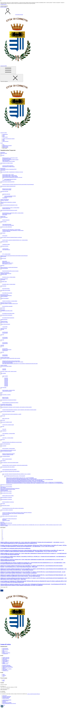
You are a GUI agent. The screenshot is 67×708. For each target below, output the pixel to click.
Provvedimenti (2, 307)
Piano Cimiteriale (3, 487)
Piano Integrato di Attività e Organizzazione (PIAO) (8, 169)
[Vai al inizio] (0, 588)
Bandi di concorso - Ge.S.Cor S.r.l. (7, 262)
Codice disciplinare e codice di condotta (8, 161)
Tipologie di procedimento (4, 298)
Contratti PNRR (4, 326)
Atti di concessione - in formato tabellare (8, 390)
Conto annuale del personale (6, 224)
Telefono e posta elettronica (4, 199)
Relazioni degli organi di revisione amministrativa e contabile (11, 414)
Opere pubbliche (3, 460)
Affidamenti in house (3, 328)
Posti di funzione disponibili (6, 213)
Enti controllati (2, 279)
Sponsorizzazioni (5, 338)
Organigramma (4, 197)
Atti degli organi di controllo (6, 189)
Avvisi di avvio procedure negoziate (6, 366)
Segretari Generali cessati (6, 208)
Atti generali (2, 155)
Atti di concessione (3, 387)
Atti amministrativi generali (6, 158)
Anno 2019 (6, 379)
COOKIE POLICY (3, 4)
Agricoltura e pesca (5, 670)
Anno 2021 (6, 381)
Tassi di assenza (4, 235)
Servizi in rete (2, 439)
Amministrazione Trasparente (7, 145)
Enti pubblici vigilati (3, 281)
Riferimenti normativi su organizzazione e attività (10, 157)
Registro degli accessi (5, 514)
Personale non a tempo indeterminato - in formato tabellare (11, 229)
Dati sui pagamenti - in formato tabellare (8, 448)
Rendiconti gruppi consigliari (6, 188)
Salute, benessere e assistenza (6, 668)
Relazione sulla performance (4, 272)
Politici (3, 651)
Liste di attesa (2, 435)
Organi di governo (5, 648)
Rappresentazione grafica (4, 294)
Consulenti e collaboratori (4, 200)
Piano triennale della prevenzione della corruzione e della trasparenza (13, 508)
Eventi (3, 139)
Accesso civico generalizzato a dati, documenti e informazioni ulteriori (13, 513)
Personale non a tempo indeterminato (6, 226)
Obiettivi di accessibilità (6, 520)
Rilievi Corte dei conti (5, 418)
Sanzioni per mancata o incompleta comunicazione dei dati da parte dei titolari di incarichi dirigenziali (18, 184)
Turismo (3, 662)
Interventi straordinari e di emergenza (6, 497)
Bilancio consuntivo (5, 398)
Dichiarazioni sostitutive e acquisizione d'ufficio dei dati (9, 303)
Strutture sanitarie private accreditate (8, 495)
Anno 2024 (2, 339)
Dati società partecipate (6, 288)
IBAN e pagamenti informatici (5, 456)
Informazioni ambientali (4, 490)
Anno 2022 (2, 352)
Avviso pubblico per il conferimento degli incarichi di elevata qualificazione (15, 548)
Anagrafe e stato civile (5, 657)
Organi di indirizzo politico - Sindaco (8, 174)
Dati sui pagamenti (3, 445)
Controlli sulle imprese (3, 319)
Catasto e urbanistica (5, 661)
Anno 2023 (2, 345)
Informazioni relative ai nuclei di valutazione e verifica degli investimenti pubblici (14, 465)
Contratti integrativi (5, 248)
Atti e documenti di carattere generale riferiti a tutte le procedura (10, 358)
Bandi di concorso (5, 146)
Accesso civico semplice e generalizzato (6, 509)
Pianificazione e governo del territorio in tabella (7, 489)
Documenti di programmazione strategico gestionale (10, 159)
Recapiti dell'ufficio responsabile (7, 306)
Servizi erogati (2, 420)
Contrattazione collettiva (4, 241)
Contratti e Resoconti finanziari (5, 324)
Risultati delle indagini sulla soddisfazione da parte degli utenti (12, 442)
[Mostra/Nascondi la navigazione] (8, 70)
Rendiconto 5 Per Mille (4, 525)
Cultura (3, 140)
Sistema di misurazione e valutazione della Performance (9, 267)
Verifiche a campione (3, 365)
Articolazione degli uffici (4, 191)
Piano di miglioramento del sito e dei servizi (9, 703)
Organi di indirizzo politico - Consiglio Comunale (10, 176)
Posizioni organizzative (4, 217)
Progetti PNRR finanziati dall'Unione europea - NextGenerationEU (14, 475)
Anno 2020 (6, 380)
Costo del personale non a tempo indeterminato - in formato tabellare (12, 230)
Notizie (3, 674)
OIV (1, 251)
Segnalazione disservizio (6, 697)
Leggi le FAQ (4, 695)
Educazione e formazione (6, 665)
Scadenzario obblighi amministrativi (7, 165)
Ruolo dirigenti (4, 214)
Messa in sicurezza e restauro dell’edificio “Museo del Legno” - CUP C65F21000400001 (20, 477)
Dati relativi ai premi (3, 274)
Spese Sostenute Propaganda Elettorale (10, 179)
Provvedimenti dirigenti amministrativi (8, 317)
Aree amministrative (5, 649)
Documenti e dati (5, 653)
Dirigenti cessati (2, 216)
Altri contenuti (2, 503)
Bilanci (1, 392)
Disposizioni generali (3, 153)
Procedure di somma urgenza (6, 349)
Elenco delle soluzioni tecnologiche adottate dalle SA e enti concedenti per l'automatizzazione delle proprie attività (20, 363)
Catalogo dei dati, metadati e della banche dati (9, 518)
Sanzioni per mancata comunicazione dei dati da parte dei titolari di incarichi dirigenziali (14, 255)
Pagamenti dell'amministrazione (5, 443)
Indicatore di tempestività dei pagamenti (8, 453)
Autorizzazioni (4, 669)
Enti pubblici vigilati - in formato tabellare (8, 284)
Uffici (3, 650)
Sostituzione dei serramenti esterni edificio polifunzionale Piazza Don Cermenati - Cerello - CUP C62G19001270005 (24, 480)
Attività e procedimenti (3, 296)
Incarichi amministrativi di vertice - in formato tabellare (10, 207)
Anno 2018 (6, 378)
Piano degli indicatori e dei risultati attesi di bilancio (8, 399)
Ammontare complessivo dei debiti (7, 454)
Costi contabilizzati (3, 430)
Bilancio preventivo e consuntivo (5, 394)
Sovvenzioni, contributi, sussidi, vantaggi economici (8, 371)
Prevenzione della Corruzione (5, 505)
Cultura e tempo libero (5, 658)
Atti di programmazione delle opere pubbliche (7, 466)
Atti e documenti (5, 337)
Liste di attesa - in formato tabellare (7, 437)
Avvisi (3, 676)
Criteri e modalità (3, 373)
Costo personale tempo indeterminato (8, 225)
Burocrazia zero (2, 168)
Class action (2, 426)
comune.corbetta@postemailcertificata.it (33, 693)
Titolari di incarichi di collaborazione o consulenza (8, 202)
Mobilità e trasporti (5, 663)
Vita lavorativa (4, 659)
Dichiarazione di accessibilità (6, 702)
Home (3, 144)
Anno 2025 (2, 334)
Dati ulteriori (2, 522)
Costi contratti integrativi (6, 249)
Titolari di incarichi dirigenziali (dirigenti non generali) (8, 210)
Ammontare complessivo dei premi (5, 273)
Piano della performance (4, 268)
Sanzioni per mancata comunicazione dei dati (7, 181)
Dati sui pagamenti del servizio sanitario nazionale (8, 450)
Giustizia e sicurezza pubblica (7, 666)
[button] (2, 706)
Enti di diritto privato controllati (5, 290)
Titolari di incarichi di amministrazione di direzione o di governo (12, 177)
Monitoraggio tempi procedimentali (5, 302)
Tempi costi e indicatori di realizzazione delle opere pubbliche (9, 471)
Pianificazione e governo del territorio (6, 484)
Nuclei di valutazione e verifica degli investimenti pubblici (9, 462)
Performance (2, 265)
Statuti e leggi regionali (5, 160)
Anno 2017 (6, 377)
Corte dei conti (2, 415)
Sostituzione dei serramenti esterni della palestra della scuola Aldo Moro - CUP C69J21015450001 (21, 478)
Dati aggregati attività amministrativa (6, 295)
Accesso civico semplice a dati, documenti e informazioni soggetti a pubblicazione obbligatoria (17, 512)
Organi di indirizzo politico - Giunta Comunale (9, 175)
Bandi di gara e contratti (4, 322)
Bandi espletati (4, 261)
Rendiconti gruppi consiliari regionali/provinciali (7, 186)
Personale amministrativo (6, 652)
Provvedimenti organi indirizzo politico (6, 310)
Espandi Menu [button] (2, 152)
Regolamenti (4, 519)
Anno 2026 (2, 329)
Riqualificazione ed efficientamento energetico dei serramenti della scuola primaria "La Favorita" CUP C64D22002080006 (25, 481)
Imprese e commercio (5, 660)
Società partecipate (3, 285)
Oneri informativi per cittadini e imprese (8, 166)
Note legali (4, 701)
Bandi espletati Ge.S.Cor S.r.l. (7, 263)
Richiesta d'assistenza (5, 698)
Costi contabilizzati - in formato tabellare (8, 433)
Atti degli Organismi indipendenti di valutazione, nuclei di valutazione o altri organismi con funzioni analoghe (19, 409)
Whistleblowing (2, 523)
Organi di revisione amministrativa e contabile (7, 411)
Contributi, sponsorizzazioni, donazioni (8, 138)
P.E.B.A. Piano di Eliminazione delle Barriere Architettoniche (9, 488)
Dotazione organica (3, 221)
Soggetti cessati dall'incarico (6, 180)
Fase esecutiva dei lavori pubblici (7, 362)
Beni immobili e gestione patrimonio (6, 404)
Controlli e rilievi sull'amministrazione (6, 405)
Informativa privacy (5, 700)
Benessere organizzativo (4, 278)
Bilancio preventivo (5, 397)
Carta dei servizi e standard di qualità (8, 424)
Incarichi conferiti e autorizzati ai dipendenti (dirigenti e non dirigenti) (11, 237)
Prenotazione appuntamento (6, 696)
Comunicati (4, 675)
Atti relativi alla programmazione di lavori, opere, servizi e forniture (12, 361)
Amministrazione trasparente (6, 699)
